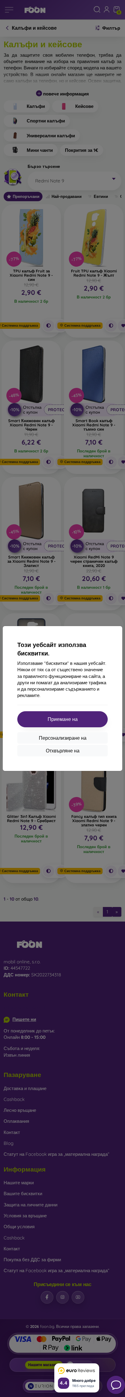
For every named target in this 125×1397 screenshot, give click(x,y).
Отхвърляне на (62, 751)
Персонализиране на (62, 738)
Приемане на (63, 719)
